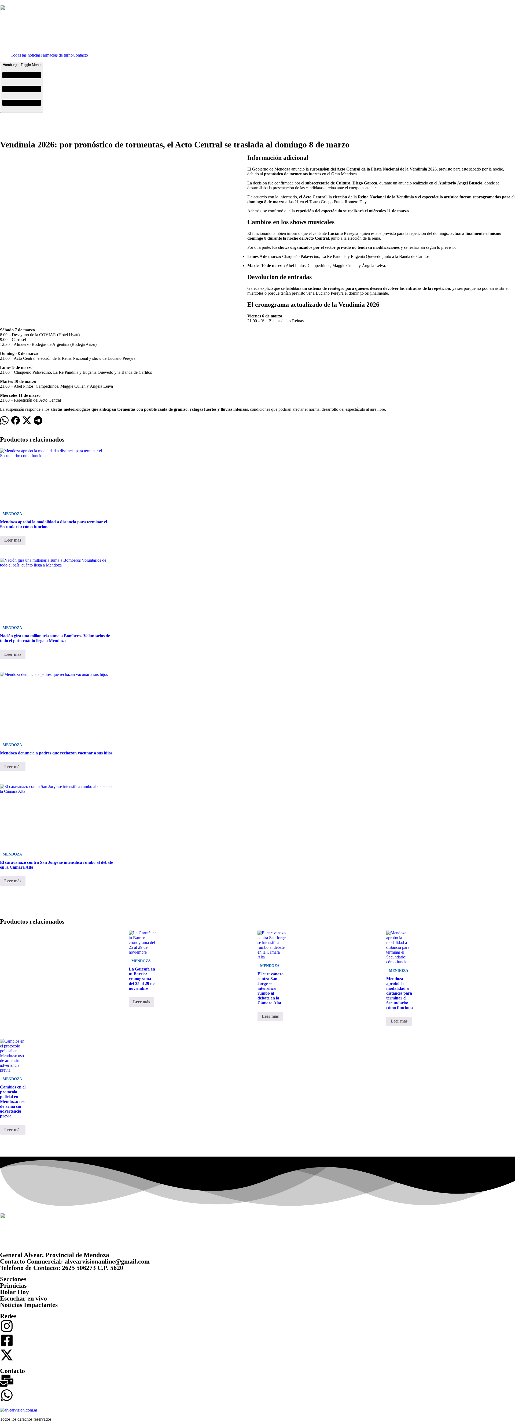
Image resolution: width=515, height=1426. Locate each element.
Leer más (12, 540)
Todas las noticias (26, 55)
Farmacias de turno (57, 55)
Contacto (80, 55)
